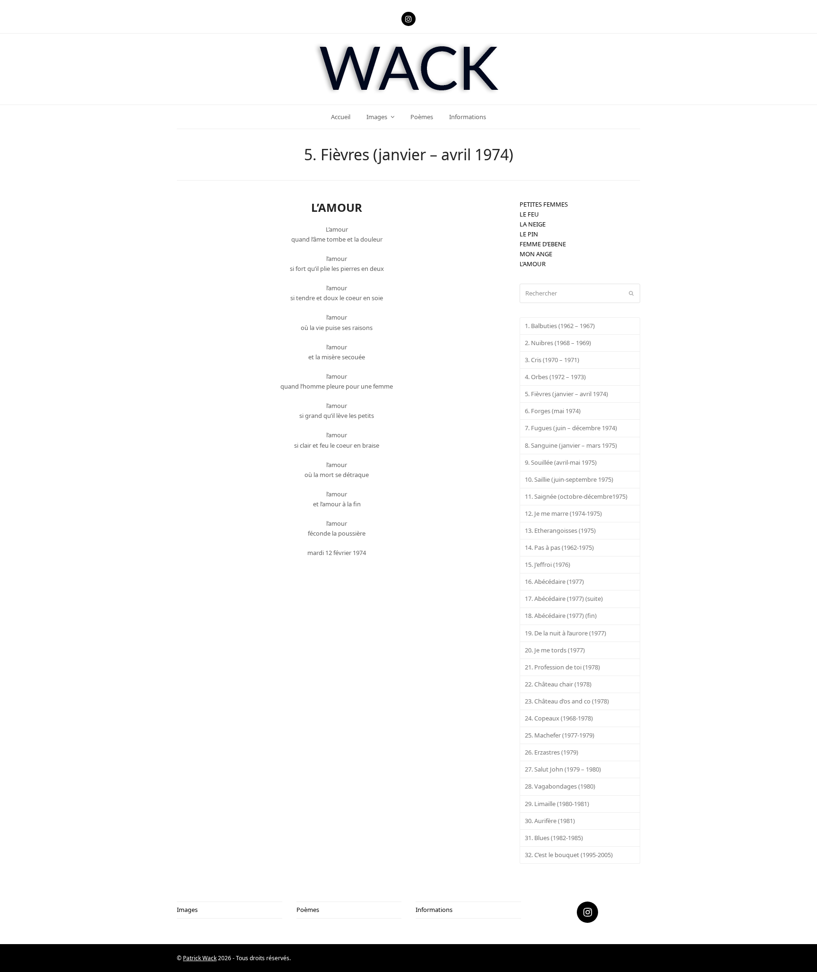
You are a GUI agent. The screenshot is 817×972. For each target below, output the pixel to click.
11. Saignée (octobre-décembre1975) (576, 496)
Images (187, 909)
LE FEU (529, 214)
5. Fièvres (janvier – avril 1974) (566, 394)
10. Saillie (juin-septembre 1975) (569, 479)
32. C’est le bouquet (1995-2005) (569, 854)
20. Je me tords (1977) (555, 650)
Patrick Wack (200, 958)
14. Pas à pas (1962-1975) (559, 547)
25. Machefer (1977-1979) (559, 735)
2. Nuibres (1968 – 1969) (558, 342)
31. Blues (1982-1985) (554, 837)
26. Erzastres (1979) (551, 752)
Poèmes (307, 909)
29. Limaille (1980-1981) (557, 803)
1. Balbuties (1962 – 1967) (560, 325)
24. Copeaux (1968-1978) (559, 718)
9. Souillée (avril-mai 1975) (561, 462)
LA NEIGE (533, 224)
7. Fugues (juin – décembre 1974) (571, 428)
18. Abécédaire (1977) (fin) (561, 615)
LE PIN (529, 234)
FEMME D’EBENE (543, 244)
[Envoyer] (631, 293)
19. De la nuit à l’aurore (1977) (565, 633)
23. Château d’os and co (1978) (567, 701)
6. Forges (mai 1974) (553, 411)
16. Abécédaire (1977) (554, 581)
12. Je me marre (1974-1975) (563, 513)
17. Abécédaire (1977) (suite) (564, 598)
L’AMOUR (533, 264)
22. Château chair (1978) (558, 684)
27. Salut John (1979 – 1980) (563, 769)
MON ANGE (536, 254)
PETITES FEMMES (544, 204)
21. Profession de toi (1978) (562, 667)
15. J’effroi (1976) (547, 564)
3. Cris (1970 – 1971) (552, 360)
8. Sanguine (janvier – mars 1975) (571, 445)
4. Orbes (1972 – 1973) (555, 377)
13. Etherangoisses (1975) (560, 530)
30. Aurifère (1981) (550, 820)
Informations (434, 909)
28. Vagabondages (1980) (560, 786)
